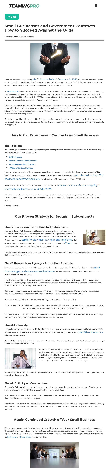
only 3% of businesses (91, 332)
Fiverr (68, 243)
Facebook (25, 436)
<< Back (11, 16)
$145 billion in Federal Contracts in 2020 (54, 79)
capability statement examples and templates (47, 239)
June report (12, 91)
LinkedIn (11, 436)
